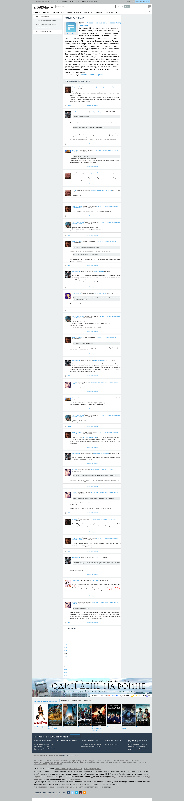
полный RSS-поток (40, 764)
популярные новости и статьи (51, 737)
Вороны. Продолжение (99, 112)
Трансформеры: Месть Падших (53, 727)
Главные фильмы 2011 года (90, 740)
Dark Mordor (75, 580)
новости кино (38, 760)
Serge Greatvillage (77, 87)
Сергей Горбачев (50, 777)
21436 (65, 675)
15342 (65, 650)
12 (77, 381)
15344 (65, 656)
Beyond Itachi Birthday (78, 222)
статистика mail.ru (55, 764)
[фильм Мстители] (85, 715)
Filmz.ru (38, 756)
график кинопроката (112, 12)
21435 (65, 672)
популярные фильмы (46, 701)
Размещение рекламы (92, 769)
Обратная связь (75, 769)
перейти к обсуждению (92, 105)
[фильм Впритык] (143, 715)
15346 (65, 663)
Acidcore (74, 382)
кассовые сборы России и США (72, 762)
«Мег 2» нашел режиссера (113, 740)
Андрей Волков (119, 777)
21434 (65, 669)
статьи (69, 12)
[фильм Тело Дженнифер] (41, 715)
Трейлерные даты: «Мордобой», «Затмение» (108, 87)
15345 (65, 660)
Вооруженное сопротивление (101, 453)
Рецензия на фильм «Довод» (43, 740)
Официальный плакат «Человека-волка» (101, 173)
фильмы (56, 760)
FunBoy (74, 173)
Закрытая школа (112, 727)
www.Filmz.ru (39, 774)
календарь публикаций (120, 760)
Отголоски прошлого (98, 271)
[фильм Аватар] (70, 715)
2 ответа (69, 105)
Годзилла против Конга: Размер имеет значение (138, 740)
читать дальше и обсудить (91, 75)
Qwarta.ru (77, 779)
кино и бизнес (135, 760)
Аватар (65, 727)
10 (79, 580)
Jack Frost (70, 33)
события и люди (75, 760)
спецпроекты (38, 762)
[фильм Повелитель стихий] (129, 715)
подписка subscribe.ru (130, 762)
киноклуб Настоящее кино (94, 762)
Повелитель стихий (125, 727)
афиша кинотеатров (113, 762)
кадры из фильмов (103, 760)
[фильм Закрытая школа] (114, 715)
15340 (65, 644)
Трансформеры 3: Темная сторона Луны (106, 241)
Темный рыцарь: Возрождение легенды (97, 728)
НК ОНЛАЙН (98, 12)
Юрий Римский (133, 777)
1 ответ (68, 143)
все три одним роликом (90, 437)
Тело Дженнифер (39, 727)
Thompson (75, 150)
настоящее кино (53, 756)
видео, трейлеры (89, 760)
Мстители (81, 727)
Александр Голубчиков (119, 774)
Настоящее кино (61, 769)
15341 (65, 647)
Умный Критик (76, 112)
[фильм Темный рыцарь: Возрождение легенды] (99, 715)
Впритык (139, 727)
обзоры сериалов (58, 12)
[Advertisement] (136, 43)
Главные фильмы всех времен (67, 740)
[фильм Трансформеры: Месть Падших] (55, 715)
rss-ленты (142, 762)
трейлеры (77, 12)
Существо (75, 519)
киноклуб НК (88, 12)
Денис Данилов (76, 293)
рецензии (45, 12)
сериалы (48, 760)
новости (36, 12)
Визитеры (95, 557)
